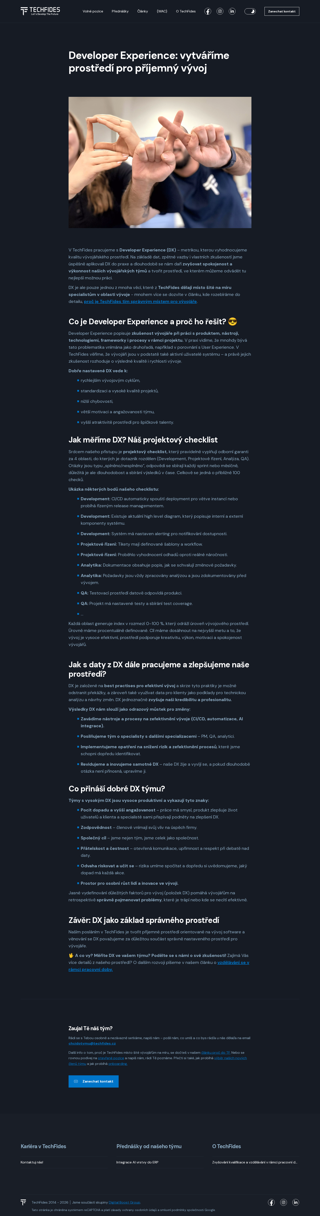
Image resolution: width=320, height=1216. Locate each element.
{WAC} (162, 11)
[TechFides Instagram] (220, 11)
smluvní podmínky (173, 1210)
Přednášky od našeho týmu (149, 1146)
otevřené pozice (111, 1058)
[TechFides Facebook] (207, 11)
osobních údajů (146, 1210)
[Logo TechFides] (40, 11)
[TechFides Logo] (25, 1202)
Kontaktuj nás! (32, 1162)
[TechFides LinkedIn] (232, 11)
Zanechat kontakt (282, 11)
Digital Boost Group (124, 1202)
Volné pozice (93, 11)
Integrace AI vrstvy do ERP (137, 1162)
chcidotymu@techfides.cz (92, 1043)
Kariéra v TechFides (43, 1146)
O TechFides (186, 11)
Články (142, 11)
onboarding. (118, 1063)
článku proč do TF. (216, 1052)
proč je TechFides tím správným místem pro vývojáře (140, 301)
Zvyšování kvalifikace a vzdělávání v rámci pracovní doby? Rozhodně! (255, 1162)
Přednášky (120, 11)
